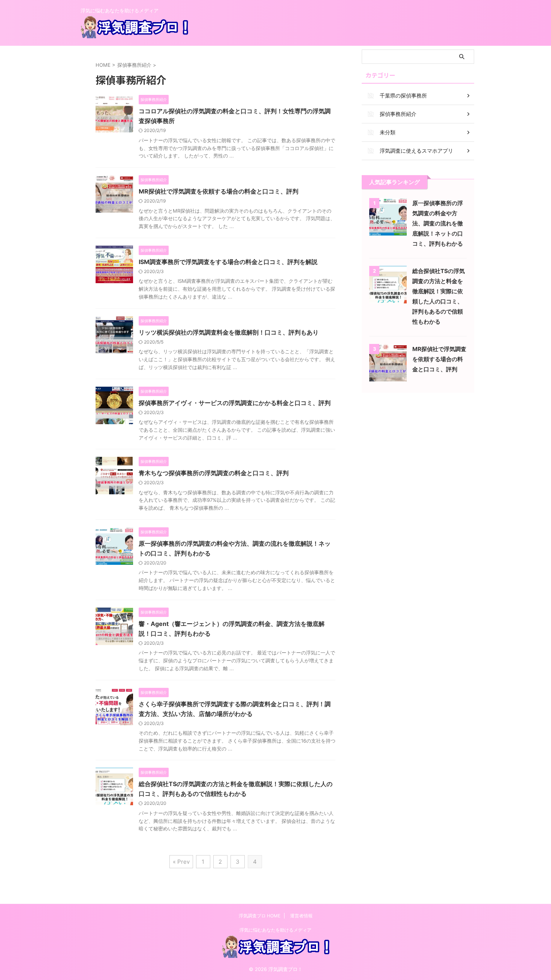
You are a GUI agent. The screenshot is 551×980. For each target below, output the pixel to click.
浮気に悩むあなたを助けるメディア (275, 930)
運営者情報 (301, 915)
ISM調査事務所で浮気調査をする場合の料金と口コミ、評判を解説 (228, 262)
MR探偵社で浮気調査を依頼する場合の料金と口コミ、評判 (218, 191)
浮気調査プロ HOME (259, 915)
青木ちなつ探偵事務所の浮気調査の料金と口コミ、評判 (214, 473)
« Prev (181, 861)
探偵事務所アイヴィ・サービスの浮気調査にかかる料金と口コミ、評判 (235, 403)
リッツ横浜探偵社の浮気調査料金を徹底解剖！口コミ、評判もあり (229, 332)
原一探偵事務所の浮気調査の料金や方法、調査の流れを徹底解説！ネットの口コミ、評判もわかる (437, 223)
